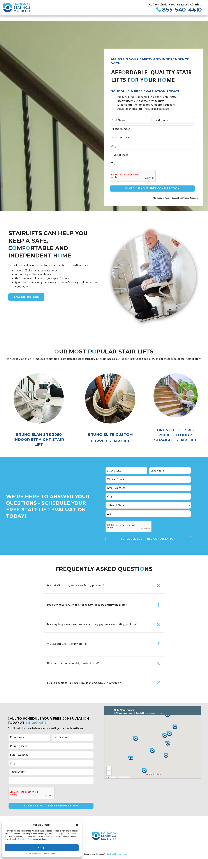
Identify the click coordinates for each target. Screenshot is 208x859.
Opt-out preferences (33, 854)
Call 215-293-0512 (26, 296)
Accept (41, 847)
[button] (77, 824)
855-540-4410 (182, 9)
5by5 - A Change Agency (117, 854)
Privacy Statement (50, 854)
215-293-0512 (36, 722)
